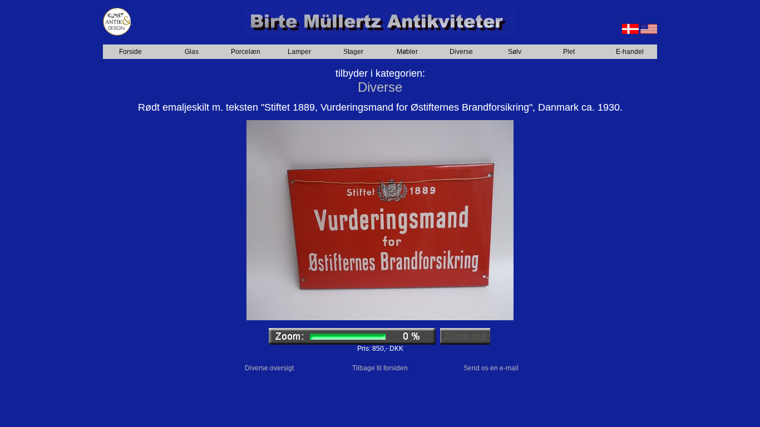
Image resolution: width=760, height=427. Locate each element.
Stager (353, 52)
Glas (192, 52)
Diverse (461, 52)
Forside (130, 52)
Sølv (514, 52)
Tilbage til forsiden (380, 368)
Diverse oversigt (269, 368)
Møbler (407, 52)
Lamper (299, 52)
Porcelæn (245, 52)
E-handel (630, 52)
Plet (569, 52)
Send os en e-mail (491, 368)
